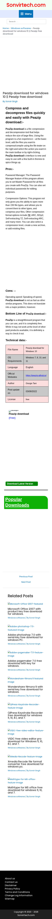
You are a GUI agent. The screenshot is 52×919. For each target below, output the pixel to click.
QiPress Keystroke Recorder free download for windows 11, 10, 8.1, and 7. (25, 715)
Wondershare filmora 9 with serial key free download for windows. (25, 689)
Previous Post (26, 577)
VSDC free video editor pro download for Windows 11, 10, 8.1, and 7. (25, 741)
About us (10, 878)
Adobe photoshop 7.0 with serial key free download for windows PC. (25, 637)
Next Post (26, 582)
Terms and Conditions (17, 892)
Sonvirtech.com (26, 5)
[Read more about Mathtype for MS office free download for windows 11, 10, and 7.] (26, 780)
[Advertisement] (26, 64)
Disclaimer (11, 885)
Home (6, 28)
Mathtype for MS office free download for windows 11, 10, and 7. (25, 790)
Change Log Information (18, 895)
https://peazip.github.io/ (36, 375)
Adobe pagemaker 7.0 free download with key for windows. (25, 663)
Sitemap (10, 898)
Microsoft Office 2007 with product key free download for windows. (25, 611)
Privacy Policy (12, 888)
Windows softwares (21, 28)
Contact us (11, 882)
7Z (29, 215)
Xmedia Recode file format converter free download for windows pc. (26, 764)
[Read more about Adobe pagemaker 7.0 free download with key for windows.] (26, 654)
